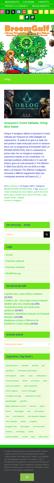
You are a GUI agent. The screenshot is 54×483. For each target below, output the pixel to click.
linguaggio (19, 411)
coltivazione (41, 376)
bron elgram (27, 192)
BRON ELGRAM (11, 189)
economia (35, 381)
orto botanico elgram (37, 416)
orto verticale (11, 421)
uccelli (24, 437)
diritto (24, 381)
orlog (44, 195)
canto (22, 376)
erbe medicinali (30, 386)
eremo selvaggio (29, 391)
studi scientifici (12, 437)
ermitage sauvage (13, 396)
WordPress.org (13, 273)
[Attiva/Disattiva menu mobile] (48, 38)
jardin (42, 406)
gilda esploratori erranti (16, 406)
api (43, 365)
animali (35, 365)
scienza (9, 431)
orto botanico (18, 416)
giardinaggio (11, 401)
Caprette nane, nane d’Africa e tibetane (23, 294)
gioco (6, 195)
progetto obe (11, 426)
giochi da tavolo (41, 192)
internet (32, 406)
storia (30, 431)
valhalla (20, 197)
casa (30, 376)
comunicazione (12, 381)
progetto (33, 421)
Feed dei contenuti (15, 261)
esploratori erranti (33, 396)
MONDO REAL (26, 189)
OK (27, 477)
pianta (23, 421)
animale (24, 365)
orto (7, 416)
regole (7, 197)
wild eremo (43, 437)
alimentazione (12, 365)
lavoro (8, 411)
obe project (39, 411)
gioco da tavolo (34, 195)
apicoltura (10, 370)
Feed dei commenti (15, 267)
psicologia (24, 426)
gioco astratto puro (18, 195)
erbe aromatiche (13, 386)
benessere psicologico (27, 370)
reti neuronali (38, 426)
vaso (33, 437)
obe (29, 411)
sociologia (20, 431)
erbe (45, 381)
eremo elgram (12, 391)
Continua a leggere (12, 200)
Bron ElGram (12, 186)
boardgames (15, 192)
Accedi (9, 255)
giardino (23, 401)
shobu (13, 197)
